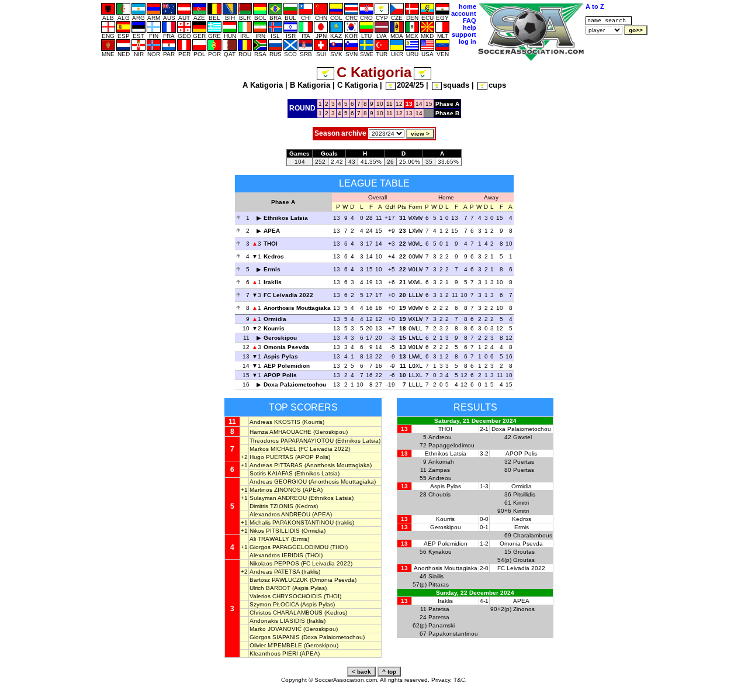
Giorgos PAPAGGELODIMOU (289, 547)
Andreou (440, 437)
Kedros (274, 256)
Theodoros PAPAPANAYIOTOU (292, 440)
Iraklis (273, 282)
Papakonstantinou (453, 633)
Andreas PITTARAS (276, 465)
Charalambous (532, 535)
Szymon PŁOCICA (274, 604)
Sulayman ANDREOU (278, 498)
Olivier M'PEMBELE (276, 645)
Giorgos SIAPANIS (275, 637)
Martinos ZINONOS (275, 490)
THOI (271, 243)
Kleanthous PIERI (274, 653)
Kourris (274, 328)
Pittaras (438, 584)
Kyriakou (440, 552)
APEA (272, 230)
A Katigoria (263, 85)
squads (456, 85)
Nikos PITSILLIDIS (275, 530)
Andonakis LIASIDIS (277, 621)
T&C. (460, 680)
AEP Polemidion (287, 366)
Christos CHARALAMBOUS (286, 612)
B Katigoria (310, 85)
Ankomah (441, 461)
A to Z (595, 6)
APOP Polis (280, 375)
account (463, 13)
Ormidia (275, 319)
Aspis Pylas (281, 356)
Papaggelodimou (451, 445)
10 (379, 104)
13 (409, 113)
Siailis (436, 576)
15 (428, 104)
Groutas (524, 552)
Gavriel (522, 437)
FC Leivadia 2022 (288, 295)
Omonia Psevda (286, 347)
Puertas (523, 461)
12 (399, 104)
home (467, 6)
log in (467, 41)
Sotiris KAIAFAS (271, 473)
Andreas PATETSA (275, 571)
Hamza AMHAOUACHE (280, 432)
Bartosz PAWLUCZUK (279, 580)
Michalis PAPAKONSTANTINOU (292, 522)
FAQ (469, 20)
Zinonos (524, 609)
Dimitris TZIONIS (271, 506)
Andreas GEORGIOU (278, 481)
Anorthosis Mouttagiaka (297, 308)
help (469, 27)
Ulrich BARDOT (270, 588)
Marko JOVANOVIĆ (276, 629)
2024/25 (410, 85)
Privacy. (441, 680)
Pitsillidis (524, 494)
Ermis (272, 269)
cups (497, 85)
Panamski (441, 625)
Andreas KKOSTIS (275, 422)
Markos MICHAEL (273, 449)
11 (389, 104)
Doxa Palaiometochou (295, 384)
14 (419, 104)
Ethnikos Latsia (286, 218)
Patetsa (438, 609)
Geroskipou (280, 337)
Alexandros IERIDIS (276, 555)
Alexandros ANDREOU (280, 514)
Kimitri (521, 502)
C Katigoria (357, 85)
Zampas (439, 470)
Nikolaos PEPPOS (274, 563)
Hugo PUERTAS (271, 457)
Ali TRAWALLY (269, 539)
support (464, 34)
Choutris (439, 494)
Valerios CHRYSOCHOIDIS (286, 596)
